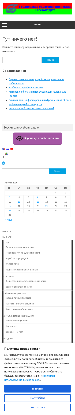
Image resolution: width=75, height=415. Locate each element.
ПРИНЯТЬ (37, 388)
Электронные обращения (19, 309)
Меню (37, 24)
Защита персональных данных (22, 269)
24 (10, 210)
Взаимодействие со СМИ (19, 286)
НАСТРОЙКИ (38, 398)
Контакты (8, 276)
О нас (6, 242)
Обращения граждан (14, 293)
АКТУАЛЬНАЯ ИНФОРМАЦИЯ (18, 316)
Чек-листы (11, 326)
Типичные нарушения (17, 320)
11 (19, 202)
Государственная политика (20, 247)
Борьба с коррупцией (17, 258)
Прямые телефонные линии (20, 303)
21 (46, 206)
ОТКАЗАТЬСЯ (37, 407)
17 (10, 206)
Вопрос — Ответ (14, 332)
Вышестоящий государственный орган (26, 281)
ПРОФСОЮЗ (12, 264)
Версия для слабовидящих (41, 138)
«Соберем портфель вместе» (26, 87)
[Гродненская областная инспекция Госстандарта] (37, 13)
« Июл (8, 219)
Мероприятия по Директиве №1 (23, 252)
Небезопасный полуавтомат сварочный (31, 108)
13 (38, 202)
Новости (6, 231)
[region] (37, 379)
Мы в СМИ (7, 237)
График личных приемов (18, 298)
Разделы (8, 338)
